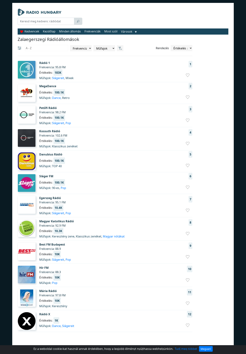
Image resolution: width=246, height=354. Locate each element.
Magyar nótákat (114, 236)
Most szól (110, 31)
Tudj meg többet (186, 349)
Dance (56, 98)
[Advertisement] (156, 18)
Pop (68, 123)
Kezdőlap (49, 31)
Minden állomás (70, 31)
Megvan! (206, 349)
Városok (126, 32)
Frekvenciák (92, 31)
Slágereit (58, 78)
